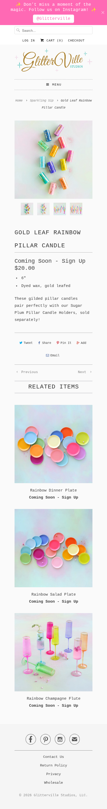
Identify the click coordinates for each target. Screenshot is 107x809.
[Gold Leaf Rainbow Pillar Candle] (53, 160)
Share (46, 343)
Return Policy (53, 765)
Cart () (53, 41)
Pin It (66, 343)
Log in (28, 41)
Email (54, 355)
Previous (28, 372)
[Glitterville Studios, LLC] (53, 62)
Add (83, 343)
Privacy (53, 774)
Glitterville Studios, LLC (60, 795)
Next (83, 372)
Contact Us (53, 757)
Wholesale (53, 783)
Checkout (76, 41)
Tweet (28, 343)
